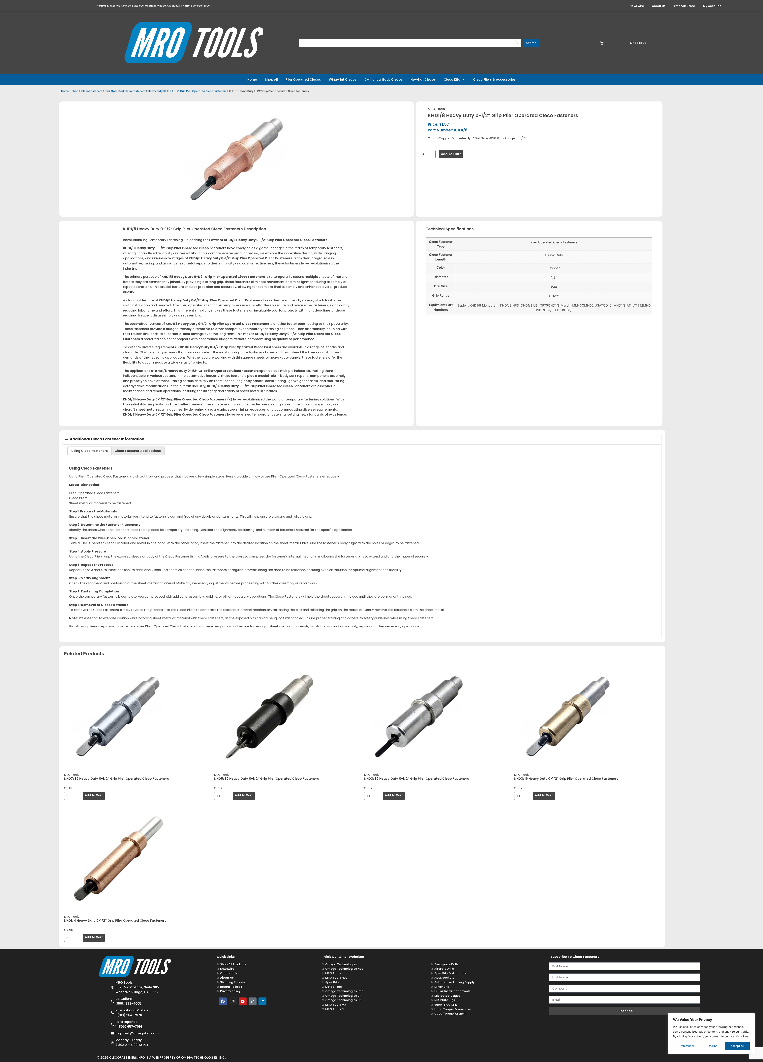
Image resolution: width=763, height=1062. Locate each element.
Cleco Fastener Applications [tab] (138, 451)
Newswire (636, 6)
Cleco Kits (452, 79)
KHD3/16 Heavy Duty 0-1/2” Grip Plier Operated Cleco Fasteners (566, 778)
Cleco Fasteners (91, 91)
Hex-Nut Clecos (423, 79)
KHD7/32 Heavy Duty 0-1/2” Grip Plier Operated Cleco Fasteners (116, 778)
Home (252, 79)
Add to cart (451, 154)
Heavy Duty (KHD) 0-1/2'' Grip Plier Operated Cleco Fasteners (187, 91)
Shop (75, 91)
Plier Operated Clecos (303, 79)
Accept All (737, 1046)
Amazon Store (684, 6)
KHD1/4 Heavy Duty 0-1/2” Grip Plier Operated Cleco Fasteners (115, 920)
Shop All (271, 79)
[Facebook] (223, 1001)
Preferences (687, 1046)
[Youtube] (243, 1001)
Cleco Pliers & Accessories (494, 79)
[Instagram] (233, 1001)
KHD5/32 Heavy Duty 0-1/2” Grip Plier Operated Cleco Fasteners (266, 778)
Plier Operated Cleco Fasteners (125, 91)
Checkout (638, 43)
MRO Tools (436, 109)
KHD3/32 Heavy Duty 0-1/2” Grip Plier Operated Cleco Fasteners (416, 778)
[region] (711, 1033)
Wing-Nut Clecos (342, 79)
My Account (712, 6)
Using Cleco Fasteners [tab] (89, 451)
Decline (712, 1046)
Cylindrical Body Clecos (383, 79)
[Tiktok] (253, 1001)
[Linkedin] (262, 1001)
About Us (658, 6)
